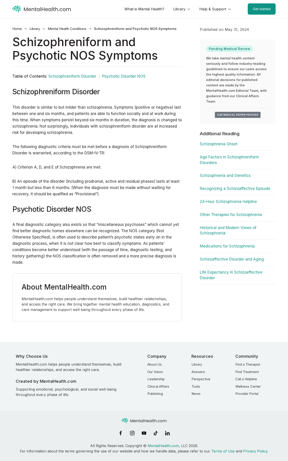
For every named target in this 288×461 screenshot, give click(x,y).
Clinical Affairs (158, 386)
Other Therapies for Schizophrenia (231, 214)
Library (179, 9)
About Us (154, 364)
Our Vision (155, 372)
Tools (195, 386)
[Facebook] (120, 433)
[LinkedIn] (167, 433)
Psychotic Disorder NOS (124, 76)
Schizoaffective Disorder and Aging (232, 259)
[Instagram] (132, 433)
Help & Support (212, 9)
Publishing (155, 393)
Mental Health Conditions (67, 29)
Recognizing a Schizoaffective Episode (235, 188)
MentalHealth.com (163, 445)
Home (17, 29)
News (195, 393)
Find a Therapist (247, 364)
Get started (261, 9)
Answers (198, 372)
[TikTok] (155, 433)
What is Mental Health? (144, 9)
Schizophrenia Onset (218, 144)
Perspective (200, 379)
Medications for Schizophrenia (227, 246)
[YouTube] (144, 433)
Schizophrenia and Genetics (225, 175)
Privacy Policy (255, 451)
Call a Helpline (246, 379)
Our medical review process (237, 114)
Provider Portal (246, 393)
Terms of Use (223, 451)
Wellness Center (248, 386)
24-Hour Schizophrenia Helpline (228, 201)
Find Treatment (247, 372)
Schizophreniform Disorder (72, 76)
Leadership (156, 379)
